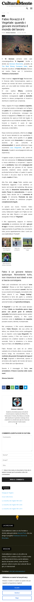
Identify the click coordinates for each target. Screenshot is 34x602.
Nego (17, 598)
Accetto (17, 587)
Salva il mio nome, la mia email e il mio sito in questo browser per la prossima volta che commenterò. (16, 472)
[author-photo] (17, 406)
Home (3, 13)
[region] (17, 588)
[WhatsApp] (12, 387)
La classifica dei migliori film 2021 (12, 501)
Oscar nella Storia (7, 497)
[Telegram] (25, 387)
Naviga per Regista (7, 493)
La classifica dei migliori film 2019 (12, 509)
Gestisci (17, 593)
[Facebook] (4, 387)
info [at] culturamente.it (17, 571)
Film (8, 13)
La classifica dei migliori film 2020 (12, 505)
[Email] (21, 387)
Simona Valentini (11, 32)
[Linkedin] (17, 387)
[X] (8, 387)
